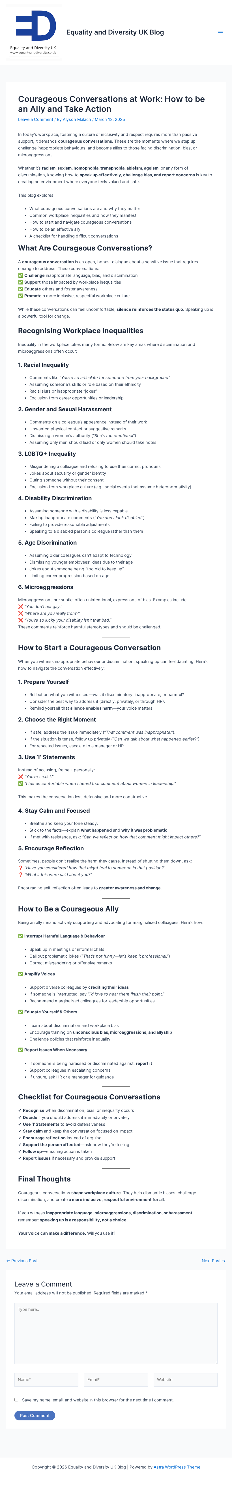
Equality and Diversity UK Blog (115, 32)
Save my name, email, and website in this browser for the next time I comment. (98, 1400)
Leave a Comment (35, 119)
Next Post (214, 1261)
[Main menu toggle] (220, 32)
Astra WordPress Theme (177, 1467)
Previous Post (22, 1261)
